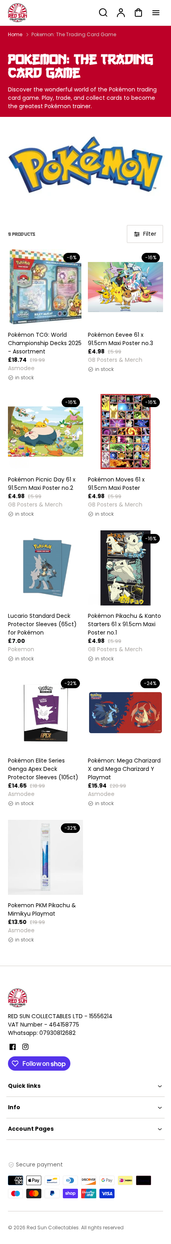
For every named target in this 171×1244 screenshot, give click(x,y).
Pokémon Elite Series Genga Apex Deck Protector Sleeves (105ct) (43, 769)
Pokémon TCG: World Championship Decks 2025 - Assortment (45, 343)
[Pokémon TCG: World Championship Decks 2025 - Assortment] (45, 286)
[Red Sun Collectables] (57, 997)
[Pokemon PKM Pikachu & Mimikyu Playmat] (45, 857)
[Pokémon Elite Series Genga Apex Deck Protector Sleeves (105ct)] (45, 712)
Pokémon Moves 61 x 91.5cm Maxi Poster (116, 483)
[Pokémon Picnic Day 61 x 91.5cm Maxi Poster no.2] (45, 431)
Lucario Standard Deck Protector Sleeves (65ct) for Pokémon (42, 624)
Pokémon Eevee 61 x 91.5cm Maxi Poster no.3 (120, 339)
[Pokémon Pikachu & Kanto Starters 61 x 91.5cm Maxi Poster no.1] (125, 568)
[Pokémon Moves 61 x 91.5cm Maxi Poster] (125, 431)
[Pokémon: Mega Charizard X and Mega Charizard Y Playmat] (125, 712)
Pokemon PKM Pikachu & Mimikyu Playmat (42, 909)
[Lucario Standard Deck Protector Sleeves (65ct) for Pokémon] (45, 568)
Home (15, 34)
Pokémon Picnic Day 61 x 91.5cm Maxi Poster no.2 (42, 483)
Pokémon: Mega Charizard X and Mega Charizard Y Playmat (124, 769)
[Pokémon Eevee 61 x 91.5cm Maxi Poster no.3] (125, 286)
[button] (85, 1086)
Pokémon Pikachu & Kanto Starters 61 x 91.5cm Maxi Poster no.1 (124, 624)
